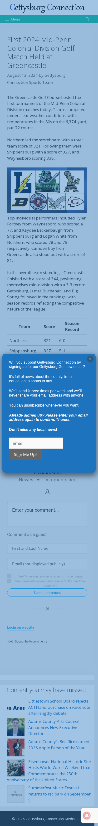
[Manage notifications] (87, 815)
